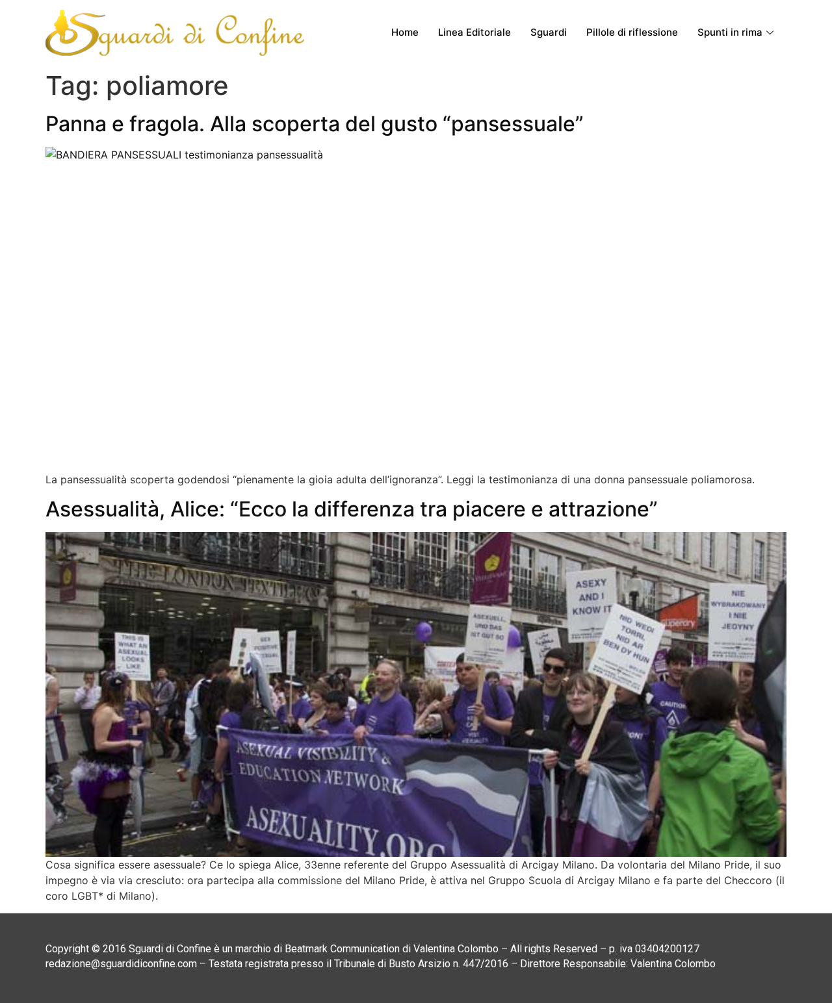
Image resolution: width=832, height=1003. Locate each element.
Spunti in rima (729, 32)
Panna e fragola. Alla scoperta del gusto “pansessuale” (315, 123)
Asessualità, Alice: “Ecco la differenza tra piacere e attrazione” (352, 509)
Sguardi (548, 32)
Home (405, 32)
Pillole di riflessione (632, 32)
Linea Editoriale (474, 32)
